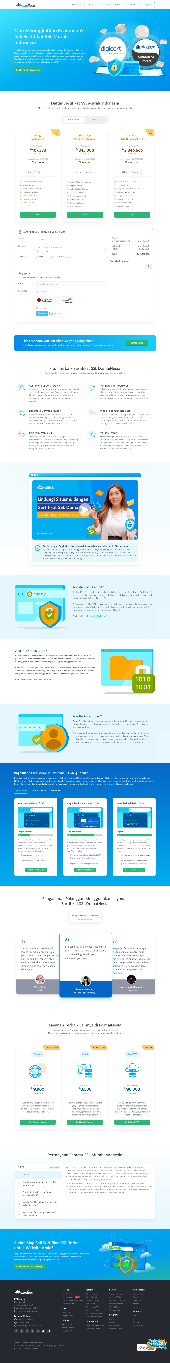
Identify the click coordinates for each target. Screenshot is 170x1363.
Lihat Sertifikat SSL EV (134, 870)
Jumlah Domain (39, 790)
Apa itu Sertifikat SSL (99, 616)
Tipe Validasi (20, 790)
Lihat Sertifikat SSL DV (36, 870)
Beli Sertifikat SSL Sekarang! (29, 1266)
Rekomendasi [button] (74, 119)
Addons (22, 257)
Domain (22, 246)
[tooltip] (69, 257)
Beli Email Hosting (85, 1122)
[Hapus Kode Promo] (148, 266)
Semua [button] (96, 119)
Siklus (29, 172)
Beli (38, 215)
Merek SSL (56, 790)
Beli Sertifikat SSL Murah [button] (28, 70)
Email (21, 283)
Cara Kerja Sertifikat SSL (44, 680)
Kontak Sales (136, 343)
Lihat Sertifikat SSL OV (85, 870)
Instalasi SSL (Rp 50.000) (52, 257)
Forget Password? (43, 308)
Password (22, 291)
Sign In (148, 4)
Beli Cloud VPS (132, 1122)
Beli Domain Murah (37, 1122)
